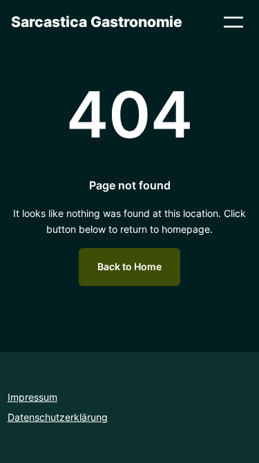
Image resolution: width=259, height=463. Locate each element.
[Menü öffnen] (233, 22)
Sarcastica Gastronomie (96, 21)
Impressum (32, 397)
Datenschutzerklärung (58, 417)
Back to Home (129, 266)
